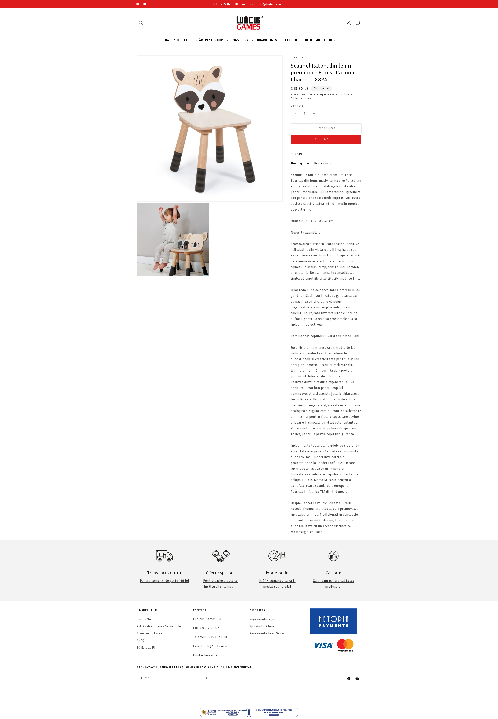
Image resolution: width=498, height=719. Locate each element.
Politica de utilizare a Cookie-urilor (159, 626)
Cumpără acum (326, 139)
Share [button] (298, 153)
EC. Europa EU (146, 647)
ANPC (140, 640)
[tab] (300, 164)
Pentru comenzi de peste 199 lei (164, 581)
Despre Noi (144, 619)
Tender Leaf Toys (300, 57)
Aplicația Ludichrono (263, 626)
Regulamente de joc (262, 619)
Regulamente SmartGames (267, 633)
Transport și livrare (150, 633)
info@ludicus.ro (215, 646)
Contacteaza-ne (205, 655)
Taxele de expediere (319, 94)
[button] (141, 22)
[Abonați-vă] (205, 678)
